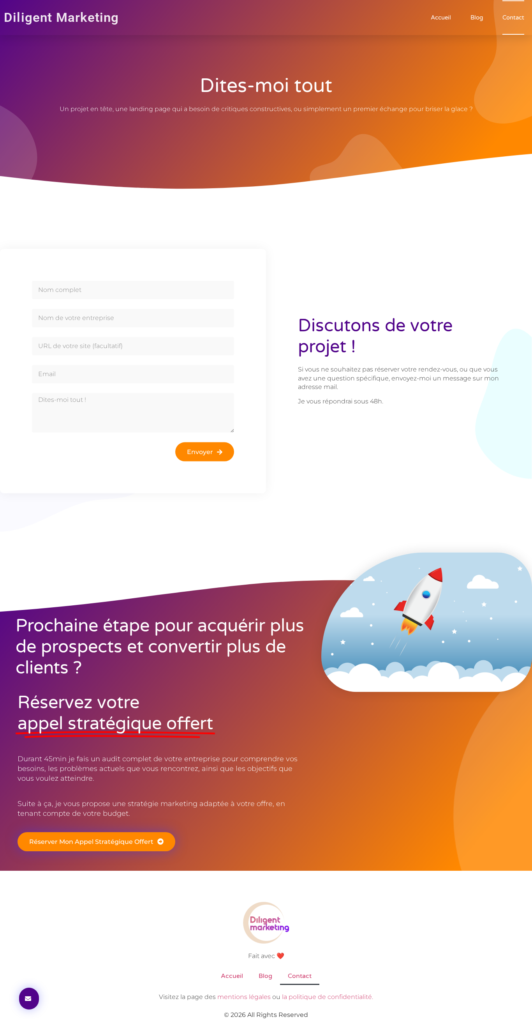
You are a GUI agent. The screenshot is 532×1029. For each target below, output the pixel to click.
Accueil (441, 17)
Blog (476, 17)
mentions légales (244, 997)
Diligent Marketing (61, 17)
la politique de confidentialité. (327, 997)
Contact (513, 17)
